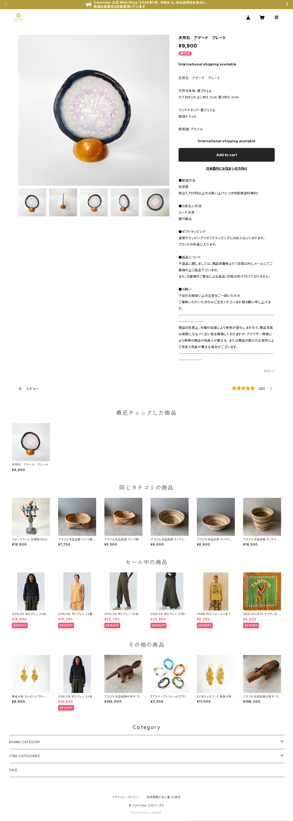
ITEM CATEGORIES (24, 756)
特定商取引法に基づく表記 (163, 797)
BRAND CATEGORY (25, 742)
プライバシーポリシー (125, 797)
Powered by (141, 812)
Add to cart (226, 155)
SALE (13, 770)
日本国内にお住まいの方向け (226, 168)
